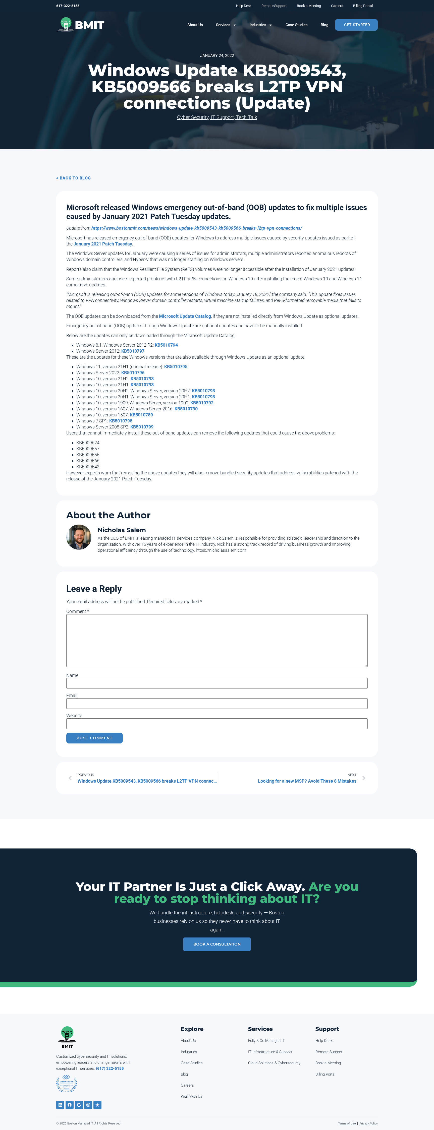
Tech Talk (246, 117)
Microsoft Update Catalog (185, 316)
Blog (325, 25)
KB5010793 (142, 378)
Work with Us (191, 1096)
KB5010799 (141, 426)
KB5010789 (141, 414)
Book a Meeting (309, 6)
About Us (195, 25)
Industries (258, 25)
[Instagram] (88, 1105)
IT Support (222, 117)
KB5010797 (132, 351)
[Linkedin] (60, 1105)
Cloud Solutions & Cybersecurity (274, 1063)
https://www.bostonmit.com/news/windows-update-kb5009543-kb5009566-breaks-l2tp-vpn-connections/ (196, 228)
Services (223, 25)
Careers (337, 6)
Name (72, 675)
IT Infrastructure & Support (270, 1052)
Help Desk (243, 6)
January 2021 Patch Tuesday (103, 243)
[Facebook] (70, 1105)
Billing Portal (363, 6)
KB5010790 (186, 408)
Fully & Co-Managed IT (266, 1040)
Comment (77, 611)
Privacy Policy (368, 1123)
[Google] (79, 1105)
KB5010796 (132, 372)
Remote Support (274, 6)
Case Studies (297, 25)
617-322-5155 (67, 6)
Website (74, 715)
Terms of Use (347, 1123)
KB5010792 (201, 402)
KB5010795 (175, 366)
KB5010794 (166, 345)
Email (71, 695)
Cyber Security (193, 117)
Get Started (357, 25)
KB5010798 (120, 420)
